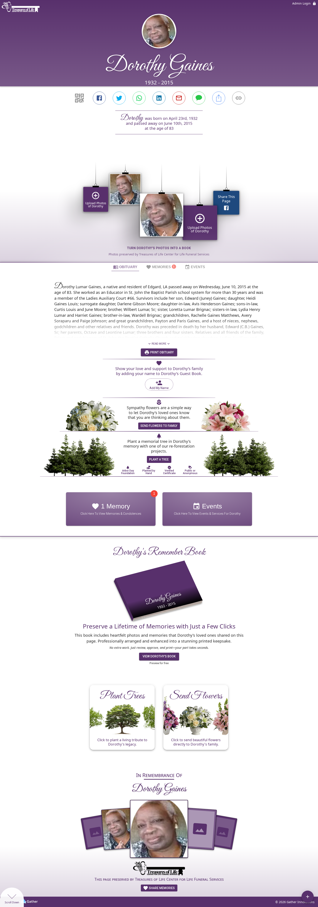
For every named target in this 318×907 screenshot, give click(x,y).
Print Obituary (161, 352)
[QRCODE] (79, 98)
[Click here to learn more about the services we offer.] (159, 868)
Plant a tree (159, 459)
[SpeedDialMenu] (308, 897)
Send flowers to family (158, 425)
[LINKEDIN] (159, 98)
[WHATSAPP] (139, 98)
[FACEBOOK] (99, 98)
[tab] (125, 267)
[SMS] (198, 98)
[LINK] (238, 98)
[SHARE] (218, 98)
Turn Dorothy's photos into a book (159, 248)
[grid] (159, 206)
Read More (159, 343)
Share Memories (161, 888)
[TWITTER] (119, 98)
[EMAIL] (178, 98)
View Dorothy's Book (159, 656)
